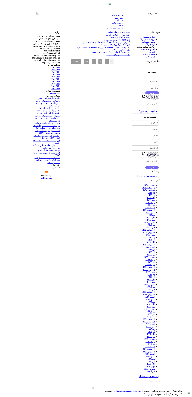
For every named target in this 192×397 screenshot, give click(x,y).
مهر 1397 (151, 336)
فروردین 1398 (149, 322)
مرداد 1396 (150, 371)
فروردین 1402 (149, 232)
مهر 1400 (151, 255)
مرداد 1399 (150, 287)
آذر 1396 (151, 361)
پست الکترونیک (148, 42)
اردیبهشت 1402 (148, 230)
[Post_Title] (55, 67)
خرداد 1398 (150, 317)
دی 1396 (151, 359)
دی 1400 (151, 250)
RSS (46, 171)
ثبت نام (152, 52)
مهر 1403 (151, 200)
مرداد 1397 (150, 341)
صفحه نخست (149, 37)
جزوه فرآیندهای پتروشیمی (119, 37)
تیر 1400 (151, 262)
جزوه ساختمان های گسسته (118, 55)
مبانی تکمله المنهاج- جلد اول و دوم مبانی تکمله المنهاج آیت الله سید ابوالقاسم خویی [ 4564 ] (46, 125)
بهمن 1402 (150, 212)
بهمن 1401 (150, 235)
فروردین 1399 (149, 294)
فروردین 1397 (149, 351)
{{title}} (155, 381)
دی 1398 (151, 302)
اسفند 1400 (150, 247)
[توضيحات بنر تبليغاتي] (110, 4)
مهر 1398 (151, 307)
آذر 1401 (151, 240)
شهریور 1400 (149, 257)
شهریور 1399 (149, 284)
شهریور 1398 (149, 309)
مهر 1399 (151, 282)
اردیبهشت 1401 (148, 245)
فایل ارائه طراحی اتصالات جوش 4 (115, 45)
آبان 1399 (151, 279)
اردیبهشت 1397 (148, 349)
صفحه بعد (76, 61)
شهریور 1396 (149, 369)
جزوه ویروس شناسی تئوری (118, 35)
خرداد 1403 (150, 207)
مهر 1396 (151, 366)
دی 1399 (151, 274)
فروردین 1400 (149, 269)
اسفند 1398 (150, 297)
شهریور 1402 (149, 222)
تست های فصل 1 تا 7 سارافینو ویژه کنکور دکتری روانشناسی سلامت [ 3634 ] (47, 160)
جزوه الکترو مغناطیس (120, 50)
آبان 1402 (151, 217)
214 (86, 61)
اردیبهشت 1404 (148, 188)
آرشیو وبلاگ (150, 44)
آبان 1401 (151, 242)
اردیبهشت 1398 (148, 319)
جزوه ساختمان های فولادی (118, 32)
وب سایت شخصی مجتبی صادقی (126, 391)
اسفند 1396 (150, 354)
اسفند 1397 (150, 324)
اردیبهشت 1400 (148, 267)
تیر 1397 (151, 344)
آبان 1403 (151, 197)
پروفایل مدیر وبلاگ (147, 39)
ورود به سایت (149, 54)
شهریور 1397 (149, 339)
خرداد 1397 (150, 346)
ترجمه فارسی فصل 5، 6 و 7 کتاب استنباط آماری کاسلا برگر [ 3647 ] (46, 152)
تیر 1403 (151, 205)
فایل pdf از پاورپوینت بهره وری (117, 40)
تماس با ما (150, 57)
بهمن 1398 (150, 299)
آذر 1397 (151, 332)
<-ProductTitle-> (53, 93)
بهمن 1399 (150, 272)
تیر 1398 (151, 314)
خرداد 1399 (150, 289)
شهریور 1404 (149, 185)
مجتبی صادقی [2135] (146, 176)
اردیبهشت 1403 (148, 210)
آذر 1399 (151, 277)
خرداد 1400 (150, 264)
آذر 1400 (151, 252)
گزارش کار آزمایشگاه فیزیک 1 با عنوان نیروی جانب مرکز (105, 42)
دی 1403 (151, 193)
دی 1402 (151, 215)
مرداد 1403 (150, 202)
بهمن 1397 (150, 327)
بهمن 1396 (150, 356)
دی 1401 (151, 237)
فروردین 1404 (149, 190)
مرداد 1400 (150, 260)
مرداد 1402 (150, 225)
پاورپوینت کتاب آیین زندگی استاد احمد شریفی (110, 52)
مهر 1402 (151, 220)
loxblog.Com (46, 178)
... (93, 61)
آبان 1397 (151, 334)
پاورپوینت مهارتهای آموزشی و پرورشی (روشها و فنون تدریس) (103, 47)
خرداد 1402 (150, 227)
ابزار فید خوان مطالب (149, 376)
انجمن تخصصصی (147, 49)
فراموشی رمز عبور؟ (148, 111)
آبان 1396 (151, 364)
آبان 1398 (151, 304)
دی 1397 (151, 329)
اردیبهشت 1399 (148, 292)
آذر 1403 (151, 195)
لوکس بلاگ (148, 394)
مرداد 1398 (150, 312)
